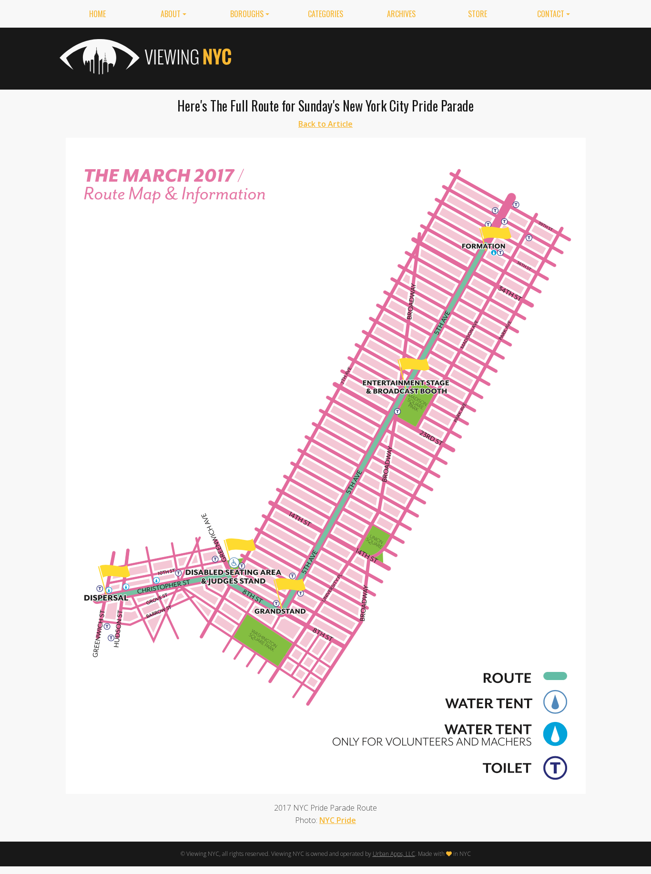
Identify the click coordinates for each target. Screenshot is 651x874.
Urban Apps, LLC (394, 854)
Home (97, 14)
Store (477, 14)
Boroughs (247, 14)
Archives (401, 14)
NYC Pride (337, 820)
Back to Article (325, 124)
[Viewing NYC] (144, 56)
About (171, 14)
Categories (325, 14)
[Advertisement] (417, 56)
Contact (550, 14)
